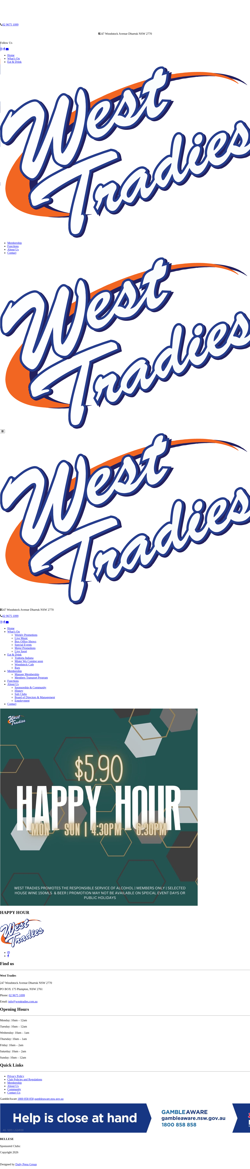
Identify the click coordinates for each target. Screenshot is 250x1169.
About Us (13, 249)
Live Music (21, 638)
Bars (17, 667)
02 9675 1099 (10, 24)
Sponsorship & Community (30, 687)
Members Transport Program (31, 677)
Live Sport (21, 651)
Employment (22, 700)
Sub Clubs (21, 694)
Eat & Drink (14, 61)
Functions (13, 246)
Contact (11, 252)
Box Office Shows (25, 641)
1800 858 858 (26, 1098)
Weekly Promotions (26, 634)
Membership (14, 242)
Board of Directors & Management (35, 697)
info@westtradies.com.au (23, 1001)
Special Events (23, 644)
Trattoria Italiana (24, 657)
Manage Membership (27, 674)
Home (10, 55)
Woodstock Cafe (24, 664)
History (19, 690)
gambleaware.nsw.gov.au (49, 1098)
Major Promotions (25, 648)
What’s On (13, 58)
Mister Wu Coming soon (29, 661)
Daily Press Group (26, 1164)
